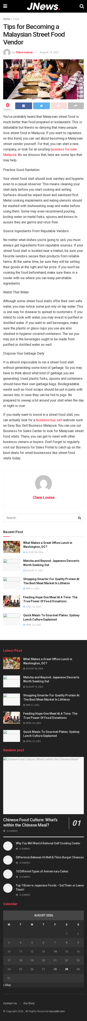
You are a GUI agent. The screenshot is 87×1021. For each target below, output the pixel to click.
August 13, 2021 (49, 52)
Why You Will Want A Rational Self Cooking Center (48, 843)
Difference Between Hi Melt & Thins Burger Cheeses (50, 857)
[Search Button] (79, 518)
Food (16, 19)
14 (55, 951)
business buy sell (49, 420)
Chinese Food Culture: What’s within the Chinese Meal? (30, 822)
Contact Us (10, 1003)
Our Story (29, 1003)
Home (6, 19)
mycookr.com (57, 1011)
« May (7, 985)
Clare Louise (24, 52)
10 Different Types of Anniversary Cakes (42, 871)
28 (55, 969)
